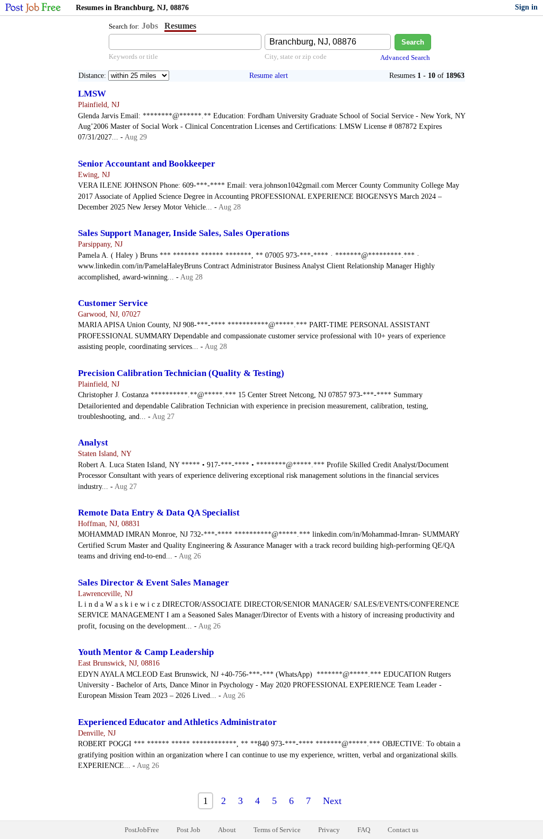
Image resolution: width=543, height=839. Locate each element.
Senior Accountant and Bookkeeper (146, 164)
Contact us (403, 830)
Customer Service (113, 303)
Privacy (329, 830)
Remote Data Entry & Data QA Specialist (159, 513)
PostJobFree (142, 830)
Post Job (188, 830)
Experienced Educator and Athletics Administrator (177, 722)
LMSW (92, 94)
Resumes (180, 25)
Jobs (150, 25)
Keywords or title (133, 56)
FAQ (363, 830)
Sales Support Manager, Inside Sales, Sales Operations (184, 233)
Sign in (526, 7)
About (227, 830)
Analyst (93, 443)
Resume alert (268, 76)
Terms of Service (277, 830)
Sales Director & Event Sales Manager (153, 583)
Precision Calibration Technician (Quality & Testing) (181, 373)
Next (332, 801)
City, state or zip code (296, 56)
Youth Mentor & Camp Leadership (146, 652)
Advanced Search (405, 58)
